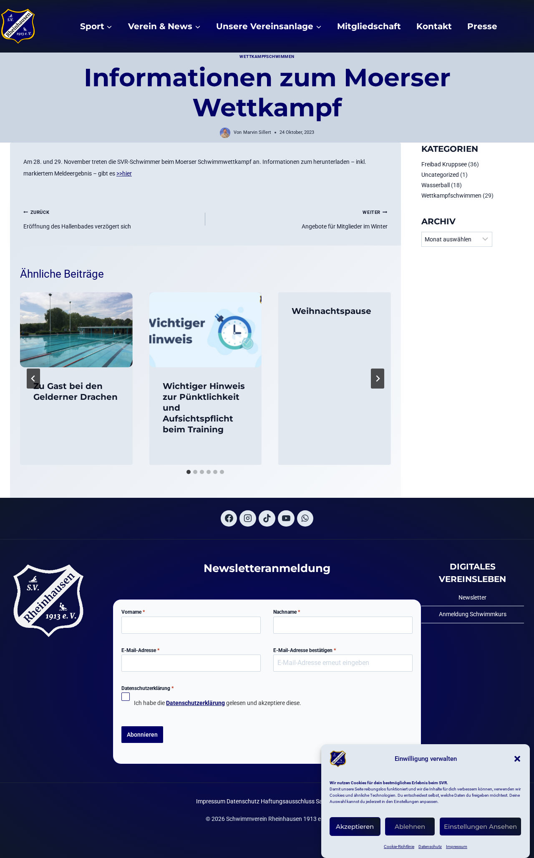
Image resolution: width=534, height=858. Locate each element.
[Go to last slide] (33, 379)
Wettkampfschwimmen (267, 56)
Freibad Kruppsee (444, 164)
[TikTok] (267, 518)
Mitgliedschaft (369, 26)
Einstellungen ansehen (480, 826)
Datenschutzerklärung (147, 688)
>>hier (124, 173)
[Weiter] (377, 379)
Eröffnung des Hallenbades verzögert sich (77, 220)
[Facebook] (229, 518)
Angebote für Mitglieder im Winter (344, 220)
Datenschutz (430, 846)
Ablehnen (410, 826)
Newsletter (472, 597)
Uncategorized (440, 174)
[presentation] (76, 329)
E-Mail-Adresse (140, 650)
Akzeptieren (355, 826)
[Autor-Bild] (225, 133)
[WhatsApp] (305, 518)
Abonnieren (142, 734)
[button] (517, 759)
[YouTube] (286, 518)
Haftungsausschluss (288, 801)
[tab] (188, 472)
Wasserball (435, 185)
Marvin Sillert (257, 132)
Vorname (133, 612)
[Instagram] (247, 518)
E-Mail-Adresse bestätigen (304, 650)
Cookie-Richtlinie (399, 846)
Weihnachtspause (331, 311)
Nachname (286, 612)
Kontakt (434, 26)
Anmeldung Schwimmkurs (472, 614)
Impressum (456, 846)
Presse (482, 26)
